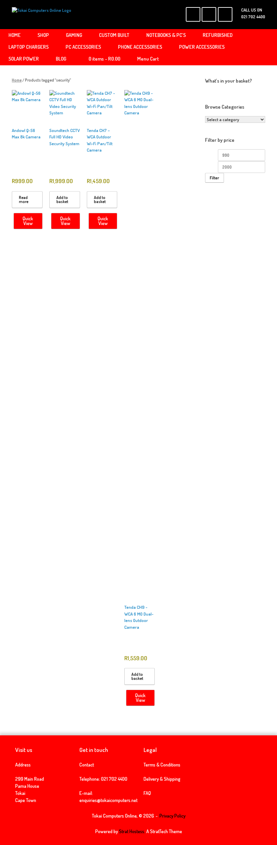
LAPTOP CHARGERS (28, 47)
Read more (23, 199)
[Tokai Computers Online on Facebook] (193, 14)
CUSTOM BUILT (114, 35)
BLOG (61, 58)
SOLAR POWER (23, 58)
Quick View (28, 221)
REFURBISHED (217, 35)
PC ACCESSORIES (83, 47)
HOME (14, 35)
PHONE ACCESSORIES (140, 47)
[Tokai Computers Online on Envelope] (209, 14)
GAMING (74, 35)
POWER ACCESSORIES (202, 47)
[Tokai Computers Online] (41, 14)
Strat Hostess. (132, 831)
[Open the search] (267, 47)
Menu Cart (148, 58)
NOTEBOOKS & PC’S (166, 35)
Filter (214, 177)
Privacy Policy (172, 816)
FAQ (147, 793)
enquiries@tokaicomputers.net (108, 800)
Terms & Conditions (162, 765)
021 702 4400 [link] (114, 779)
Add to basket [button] (62, 199)
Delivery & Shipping (162, 779)
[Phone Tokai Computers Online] (225, 14)
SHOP (43, 35)
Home (17, 80)
